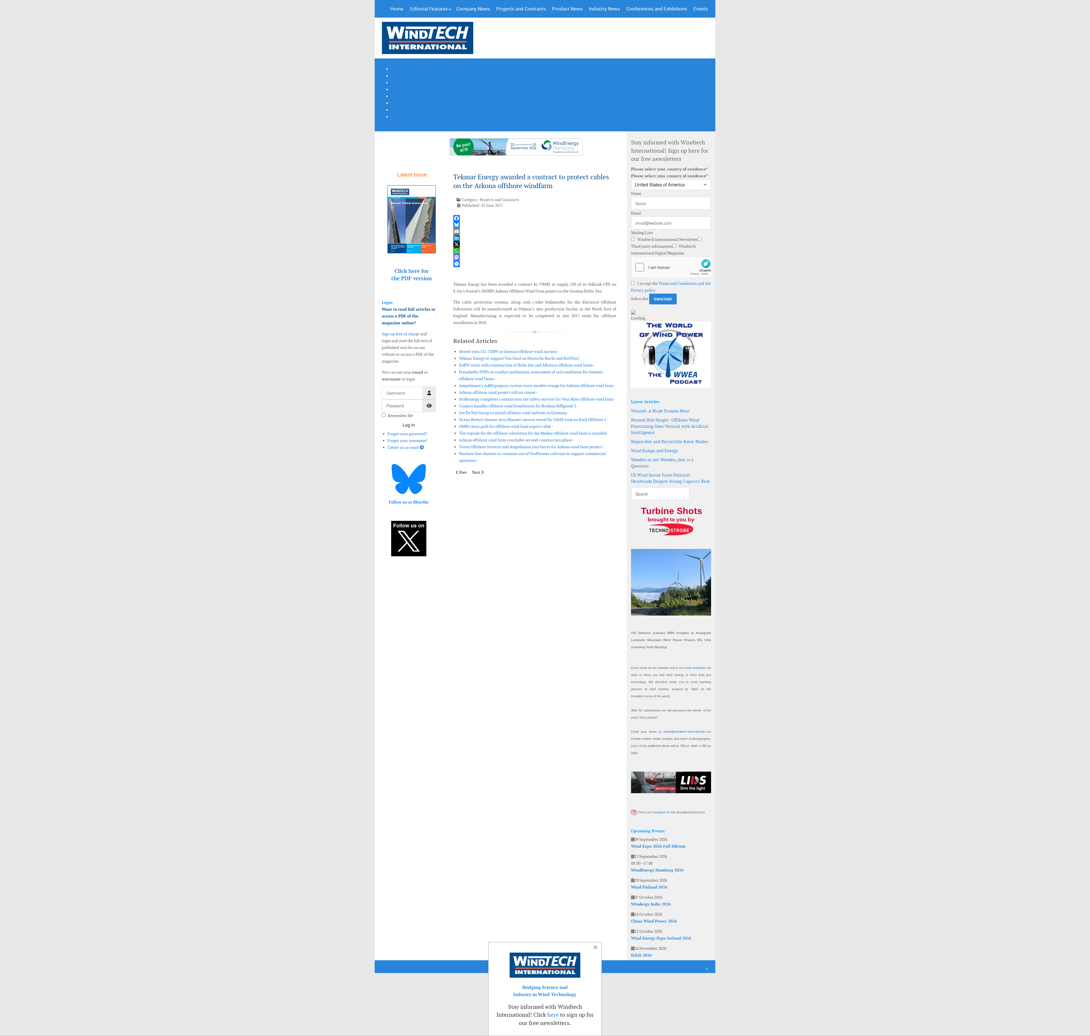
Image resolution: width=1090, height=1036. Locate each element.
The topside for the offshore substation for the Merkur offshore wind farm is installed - (534, 433)
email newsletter (695, 667)
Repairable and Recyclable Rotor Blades (669, 441)
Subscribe (639, 298)
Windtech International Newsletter (667, 239)
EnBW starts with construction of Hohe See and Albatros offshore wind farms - (527, 365)
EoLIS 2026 (641, 955)
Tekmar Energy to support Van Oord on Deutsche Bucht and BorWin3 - (520, 358)
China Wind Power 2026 (654, 921)
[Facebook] (534, 218)
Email (636, 213)
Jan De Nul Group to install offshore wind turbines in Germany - (514, 412)
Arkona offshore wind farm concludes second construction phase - (517, 440)
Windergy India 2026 (651, 904)
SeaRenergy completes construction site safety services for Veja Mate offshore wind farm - (537, 399)
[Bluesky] (534, 225)
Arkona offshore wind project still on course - (498, 392)
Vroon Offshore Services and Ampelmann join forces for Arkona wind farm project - (531, 446)
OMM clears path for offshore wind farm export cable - (506, 426)
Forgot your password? (407, 433)
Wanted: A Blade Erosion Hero (660, 411)
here (553, 1014)
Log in (409, 425)
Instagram (659, 812)
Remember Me (400, 415)
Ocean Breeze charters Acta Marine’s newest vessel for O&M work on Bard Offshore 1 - (533, 419)
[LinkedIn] (534, 238)
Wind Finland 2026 (649, 887)
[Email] (534, 231)
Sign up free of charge (401, 333)
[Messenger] (534, 264)
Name (636, 193)
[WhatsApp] (534, 251)
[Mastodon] (534, 257)
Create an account (403, 447)
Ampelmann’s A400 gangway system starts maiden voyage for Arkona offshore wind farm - (537, 385)
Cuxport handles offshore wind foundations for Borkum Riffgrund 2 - (518, 405)
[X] (534, 244)
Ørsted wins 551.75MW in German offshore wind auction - (509, 351)
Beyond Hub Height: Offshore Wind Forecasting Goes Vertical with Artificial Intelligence (669, 426)
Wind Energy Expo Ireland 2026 (661, 938)
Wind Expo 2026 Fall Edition (658, 846)
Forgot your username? (407, 440)
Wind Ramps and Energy (654, 450)
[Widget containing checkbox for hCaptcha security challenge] (671, 267)
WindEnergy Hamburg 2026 (657, 870)
